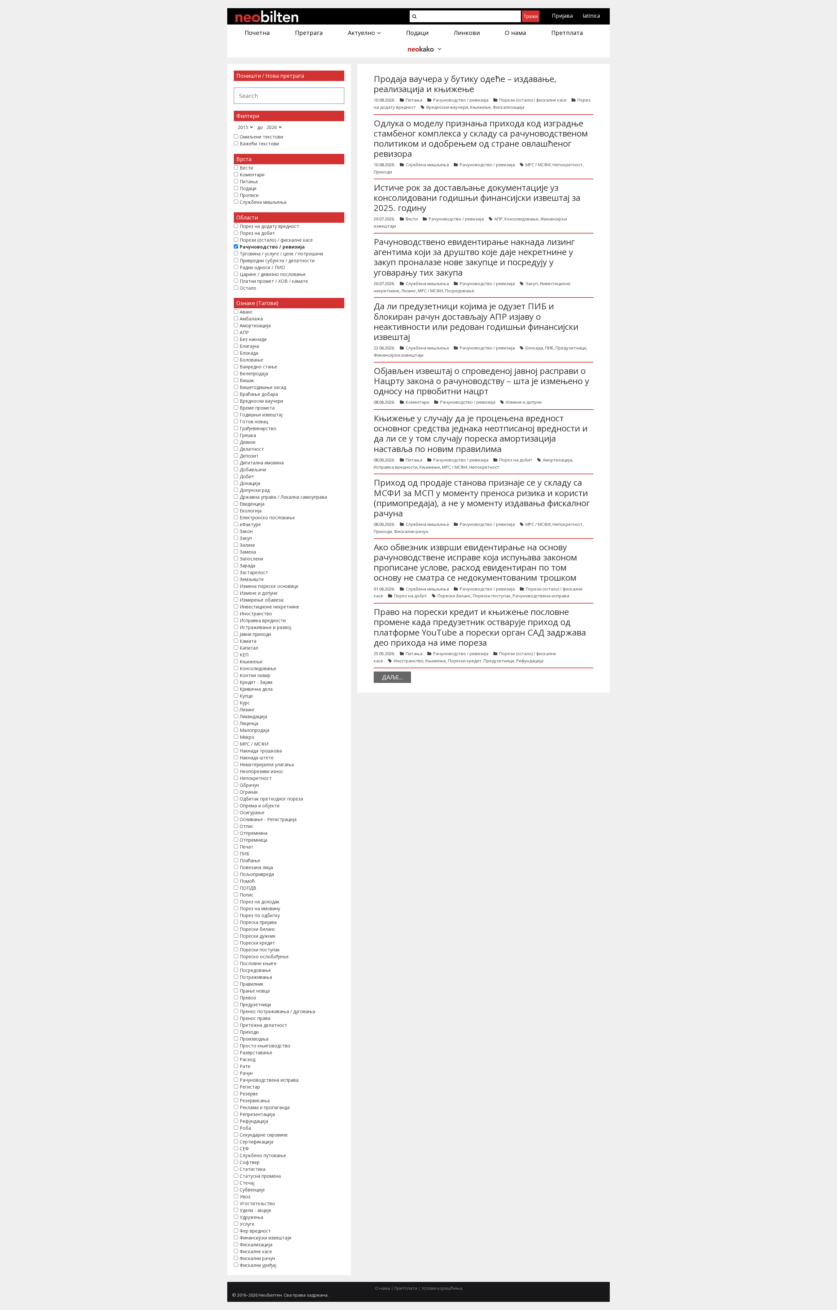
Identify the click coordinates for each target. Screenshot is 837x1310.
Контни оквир (255, 675)
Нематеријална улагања (267, 764)
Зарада (247, 565)
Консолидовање (521, 219)
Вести (412, 219)
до (260, 127)
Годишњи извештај (261, 415)
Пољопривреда (257, 874)
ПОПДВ (248, 888)
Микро (247, 737)
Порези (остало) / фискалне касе (533, 100)
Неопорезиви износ (261, 771)
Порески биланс (454, 596)
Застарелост (254, 572)
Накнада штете (257, 757)
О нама (382, 1288)
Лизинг (408, 291)
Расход (247, 1059)
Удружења (251, 1217)
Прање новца (255, 991)
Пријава (562, 15)
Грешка (248, 435)
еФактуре (250, 524)
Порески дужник (258, 936)
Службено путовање (263, 1155)
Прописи (249, 195)
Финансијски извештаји (398, 355)
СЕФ (244, 1148)
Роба (245, 1128)
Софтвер (250, 1162)
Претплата (405, 1288)
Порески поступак (492, 596)
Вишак (247, 380)
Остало (248, 288)
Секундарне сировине (264, 1135)
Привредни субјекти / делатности (277, 260)
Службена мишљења (427, 165)
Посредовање (459, 291)
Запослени (251, 559)
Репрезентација (257, 1114)
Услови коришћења (441, 1288)
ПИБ (549, 348)
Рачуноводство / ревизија (460, 100)
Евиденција (252, 504)
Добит (247, 476)
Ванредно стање (258, 367)
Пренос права (255, 1018)
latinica (591, 15)
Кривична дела (256, 689)
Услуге (247, 1224)
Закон (246, 531)
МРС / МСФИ (538, 165)
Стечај (247, 1183)
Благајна (249, 346)
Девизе (248, 442)
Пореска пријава (258, 922)
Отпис (246, 826)
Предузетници (570, 348)
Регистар (250, 1087)
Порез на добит (515, 460)
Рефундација (529, 661)
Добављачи (253, 469)
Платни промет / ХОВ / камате (274, 281)
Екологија (251, 511)
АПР (498, 219)
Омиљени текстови (261, 137)
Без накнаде (253, 339)
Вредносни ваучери (447, 107)
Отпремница (253, 840)
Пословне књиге (258, 963)
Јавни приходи (255, 634)
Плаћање (250, 860)
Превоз (248, 998)
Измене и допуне (524, 402)
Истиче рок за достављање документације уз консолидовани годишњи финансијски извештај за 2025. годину (477, 198)
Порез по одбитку (260, 915)
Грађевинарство (258, 428)
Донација (250, 483)
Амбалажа (251, 318)
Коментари (417, 402)
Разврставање (256, 1052)
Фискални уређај (258, 1265)
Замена (248, 552)
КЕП (244, 655)
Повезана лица (256, 867)
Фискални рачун (411, 531)
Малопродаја (254, 730)
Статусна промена (260, 1176)
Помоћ (247, 881)
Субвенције (252, 1190)
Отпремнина (253, 833)
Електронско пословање (267, 517)
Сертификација (256, 1142)
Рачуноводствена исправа (541, 596)
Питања (414, 100)
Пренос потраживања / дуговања (277, 1011)
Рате (245, 1066)
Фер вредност (255, 1231)
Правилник (252, 984)
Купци (246, 696)
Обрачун (249, 785)
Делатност (252, 449)
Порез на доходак (260, 901)
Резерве (249, 1094)
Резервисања (255, 1100)
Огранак (249, 792)
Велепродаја (254, 373)
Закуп (531, 283)
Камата (248, 641)
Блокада (534, 348)
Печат (246, 847)
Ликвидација (253, 716)
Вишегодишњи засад (263, 387)
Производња (254, 1039)
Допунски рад (255, 490)
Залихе (247, 545)
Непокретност (568, 165)
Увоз (245, 1196)
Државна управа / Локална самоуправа (283, 497)
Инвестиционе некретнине (269, 607)
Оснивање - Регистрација (268, 819)
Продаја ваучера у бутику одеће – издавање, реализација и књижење (465, 84)
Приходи (383, 172)
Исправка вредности (396, 467)
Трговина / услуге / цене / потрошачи (281, 254)
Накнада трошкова (261, 751)
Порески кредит (465, 661)
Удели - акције (255, 1210)
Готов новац (254, 421)
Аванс (246, 312)
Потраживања (256, 977)
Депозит (249, 456)
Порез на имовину (260, 908)
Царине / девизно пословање (273, 274)
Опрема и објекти (260, 805)
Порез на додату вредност (269, 226)
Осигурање (252, 812)
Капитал (249, 648)
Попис (246, 895)
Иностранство (408, 661)
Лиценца (249, 723)
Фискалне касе (256, 1251)
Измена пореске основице (269, 586)
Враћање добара (259, 394)
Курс (245, 703)
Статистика (252, 1169)
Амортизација (557, 460)
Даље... (392, 677)
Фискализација (508, 107)
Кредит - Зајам (256, 682)
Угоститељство (257, 1203)
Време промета (257, 408)
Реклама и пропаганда (265, 1107)
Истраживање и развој (265, 627)
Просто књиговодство (265, 1046)
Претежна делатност (263, 1025)
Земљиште (252, 579)
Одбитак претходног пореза (271, 799)
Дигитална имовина (262, 463)
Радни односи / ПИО (262, 267)
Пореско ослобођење (264, 956)
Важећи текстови (259, 143)
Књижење (480, 107)
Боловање (251, 360)
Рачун (246, 1073)
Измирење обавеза (261, 600)
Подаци (248, 188)
